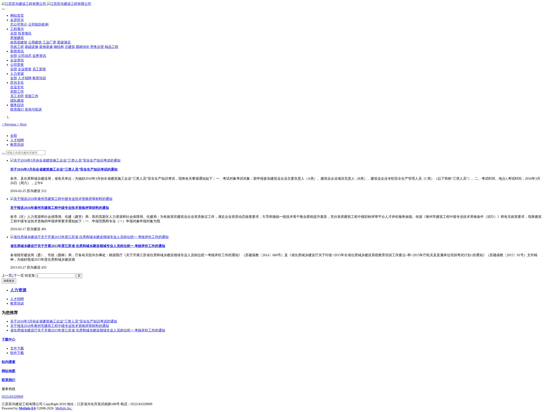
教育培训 (17, 144)
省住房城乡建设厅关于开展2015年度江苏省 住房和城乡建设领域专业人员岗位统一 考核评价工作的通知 (87, 330)
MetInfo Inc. (63, 408)
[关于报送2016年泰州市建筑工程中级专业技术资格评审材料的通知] (61, 199)
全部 (13, 33)
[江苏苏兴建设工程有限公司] (272, 4)
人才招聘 (17, 140)
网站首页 (17, 15)
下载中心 (8, 339)
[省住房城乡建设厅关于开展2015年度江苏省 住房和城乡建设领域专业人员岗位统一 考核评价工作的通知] (89, 237)
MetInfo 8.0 (27, 408)
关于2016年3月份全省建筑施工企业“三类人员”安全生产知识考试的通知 (63, 321)
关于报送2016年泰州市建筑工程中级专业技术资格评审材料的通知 (59, 326)
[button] (9, 124)
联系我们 (8, 380)
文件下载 (17, 348)
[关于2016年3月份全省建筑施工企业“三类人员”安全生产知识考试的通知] (65, 160)
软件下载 (17, 353)
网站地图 (8, 371)
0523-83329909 (12, 396)
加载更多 (8, 280)
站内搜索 (8, 362)
